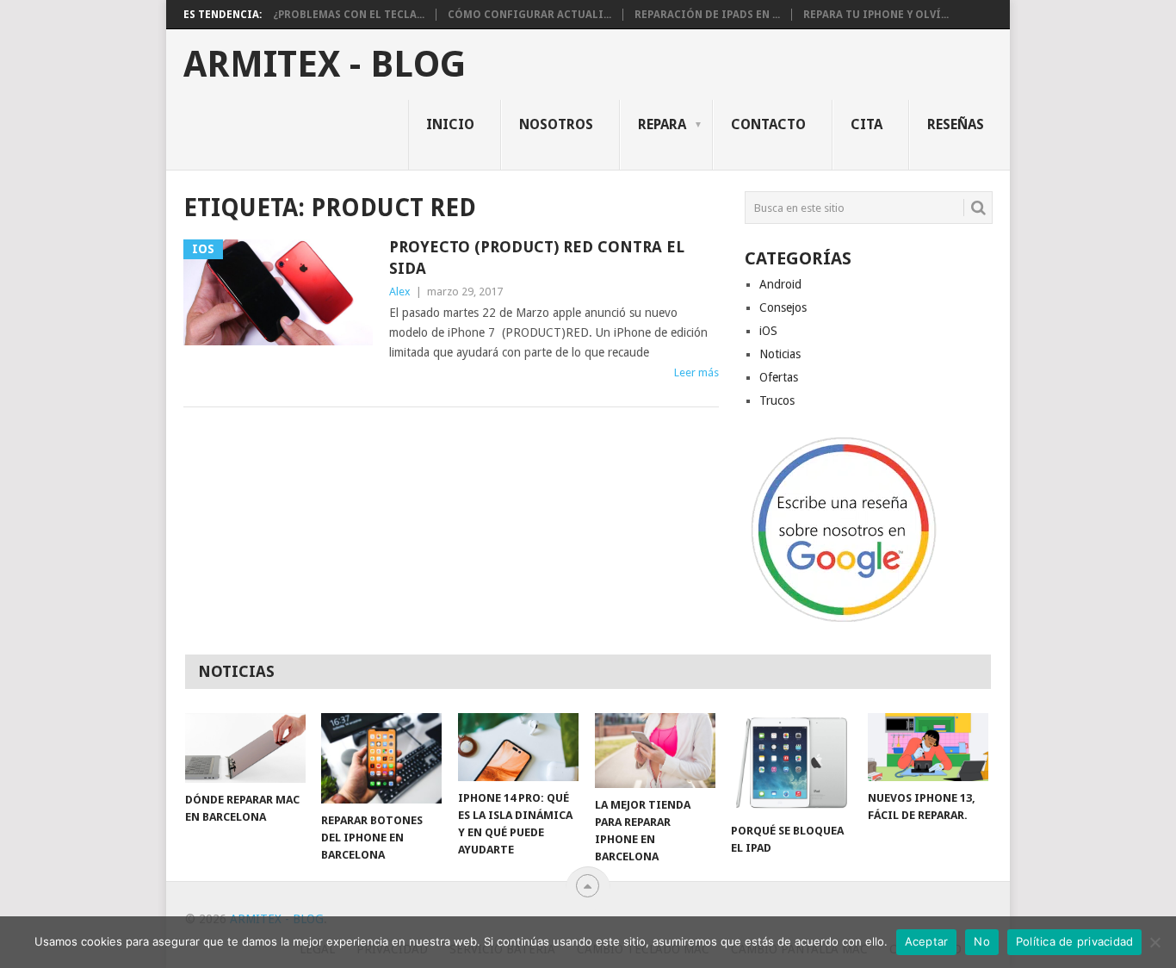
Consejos (783, 307)
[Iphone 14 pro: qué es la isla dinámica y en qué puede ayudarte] (518, 747)
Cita (866, 124)
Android (780, 284)
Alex (400, 291)
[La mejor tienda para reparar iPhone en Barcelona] (655, 750)
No (982, 941)
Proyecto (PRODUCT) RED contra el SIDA (536, 257)
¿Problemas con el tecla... (348, 15)
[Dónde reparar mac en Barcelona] (245, 748)
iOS (768, 331)
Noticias (780, 354)
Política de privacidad (1075, 941)
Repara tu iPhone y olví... (876, 15)
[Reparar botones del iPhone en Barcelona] (381, 758)
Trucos (777, 400)
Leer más (696, 372)
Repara (662, 124)
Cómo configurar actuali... (529, 15)
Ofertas (778, 377)
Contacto (768, 124)
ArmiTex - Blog (324, 65)
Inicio (450, 124)
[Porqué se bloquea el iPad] (791, 763)
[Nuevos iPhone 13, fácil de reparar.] (928, 747)
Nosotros (556, 124)
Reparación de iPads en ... (707, 15)
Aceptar (927, 941)
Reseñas (955, 124)
